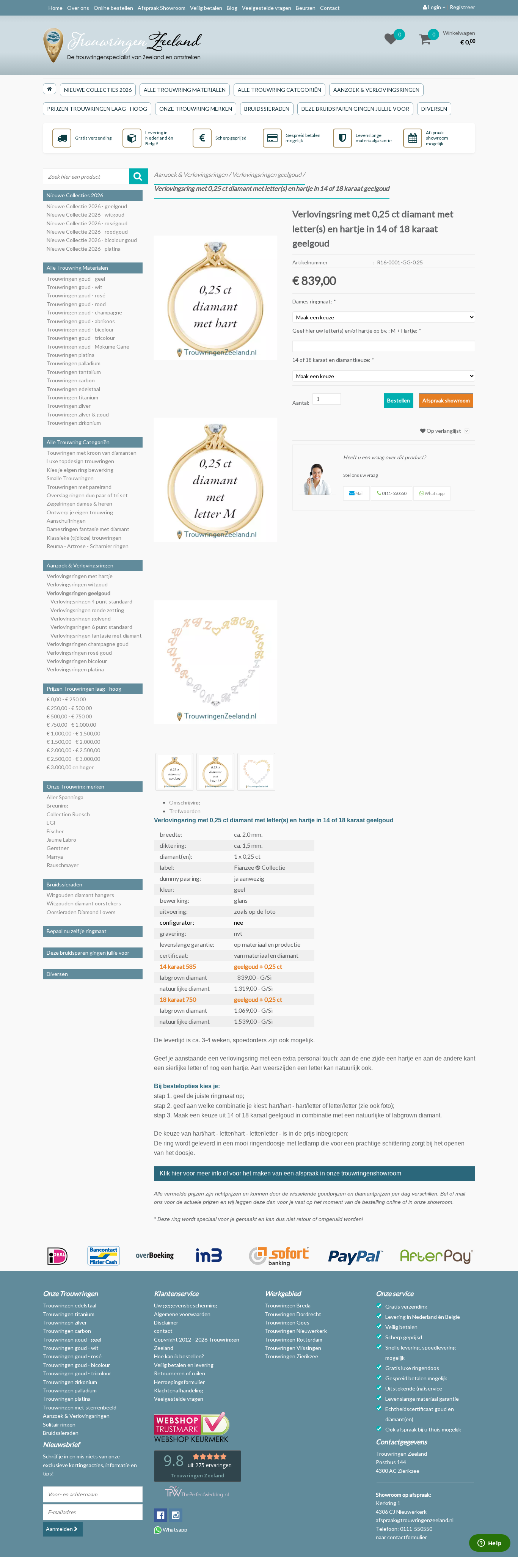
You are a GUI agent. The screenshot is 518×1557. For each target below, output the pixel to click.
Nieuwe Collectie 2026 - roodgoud (87, 231)
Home (56, 8)
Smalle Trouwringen (70, 478)
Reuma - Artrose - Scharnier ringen (88, 546)
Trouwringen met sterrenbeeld (79, 1407)
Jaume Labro (61, 839)
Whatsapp (174, 1529)
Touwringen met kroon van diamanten (92, 452)
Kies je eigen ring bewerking (80, 470)
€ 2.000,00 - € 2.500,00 (73, 750)
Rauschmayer (62, 865)
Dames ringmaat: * (314, 301)
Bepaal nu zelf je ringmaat (77, 931)
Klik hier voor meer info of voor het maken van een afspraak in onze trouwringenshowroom (281, 1173)
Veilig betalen (206, 8)
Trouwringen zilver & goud (78, 414)
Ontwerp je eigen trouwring (80, 512)
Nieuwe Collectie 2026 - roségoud (87, 223)
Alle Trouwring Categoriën (279, 89)
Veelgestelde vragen (266, 8)
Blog (232, 8)
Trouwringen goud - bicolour (80, 329)
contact (163, 1331)
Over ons (78, 8)
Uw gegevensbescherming (185, 1305)
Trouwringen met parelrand (79, 487)
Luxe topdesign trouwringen (80, 461)
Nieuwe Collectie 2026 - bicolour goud (92, 240)
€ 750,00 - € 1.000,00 (71, 724)
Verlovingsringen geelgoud (78, 593)
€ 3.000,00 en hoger (70, 767)
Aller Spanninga (65, 797)
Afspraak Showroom (161, 8)
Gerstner (58, 848)
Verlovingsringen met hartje (80, 576)
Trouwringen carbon (71, 380)
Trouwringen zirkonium (74, 422)
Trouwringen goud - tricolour (81, 338)
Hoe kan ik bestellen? (179, 1356)
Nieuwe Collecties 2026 (98, 89)
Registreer (462, 7)
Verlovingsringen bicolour (77, 661)
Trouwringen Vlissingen (293, 1348)
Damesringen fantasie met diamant (88, 529)
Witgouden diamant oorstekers (84, 903)
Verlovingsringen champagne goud (88, 644)
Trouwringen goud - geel (76, 278)
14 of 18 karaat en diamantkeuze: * (333, 360)
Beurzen (306, 8)
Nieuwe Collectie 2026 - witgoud (85, 214)
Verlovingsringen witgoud (77, 584)
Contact (330, 8)
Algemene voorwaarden (182, 1314)
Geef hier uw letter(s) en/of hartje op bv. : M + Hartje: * (356, 330)
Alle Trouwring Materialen (185, 89)
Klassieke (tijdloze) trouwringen (84, 537)
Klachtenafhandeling (178, 1390)
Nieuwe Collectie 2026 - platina (84, 248)
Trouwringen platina (70, 355)
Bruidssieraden (266, 108)
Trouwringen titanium (72, 397)
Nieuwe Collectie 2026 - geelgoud (87, 206)
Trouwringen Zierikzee (291, 1356)
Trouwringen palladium (73, 363)
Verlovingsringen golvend (80, 618)
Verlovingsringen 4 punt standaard (91, 601)
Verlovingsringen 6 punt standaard (91, 627)
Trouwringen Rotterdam (293, 1339)
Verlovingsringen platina (75, 669)
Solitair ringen (59, 1424)
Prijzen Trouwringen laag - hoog (97, 108)
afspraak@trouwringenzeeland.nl (415, 1520)
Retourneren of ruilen (179, 1373)
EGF (52, 822)
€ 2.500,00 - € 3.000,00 (73, 759)
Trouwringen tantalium (74, 372)
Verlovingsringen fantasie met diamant (96, 635)
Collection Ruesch (68, 814)
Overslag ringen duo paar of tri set (87, 495)
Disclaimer (166, 1322)
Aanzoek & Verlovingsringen (376, 89)
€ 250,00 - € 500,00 (69, 708)
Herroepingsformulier (179, 1382)
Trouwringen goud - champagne (84, 312)
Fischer (55, 831)
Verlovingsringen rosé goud (79, 652)
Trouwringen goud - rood (76, 304)
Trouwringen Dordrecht (293, 1314)
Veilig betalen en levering (183, 1365)
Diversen (434, 108)
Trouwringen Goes (287, 1322)
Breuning (57, 805)
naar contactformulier (401, 1537)
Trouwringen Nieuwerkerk (296, 1331)
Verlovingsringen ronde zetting (87, 610)
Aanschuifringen (66, 520)
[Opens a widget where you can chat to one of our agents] (489, 1543)
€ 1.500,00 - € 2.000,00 (73, 741)
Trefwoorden (185, 811)
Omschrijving (184, 802)
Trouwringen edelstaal (73, 389)
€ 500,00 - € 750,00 (69, 716)
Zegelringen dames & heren (79, 503)
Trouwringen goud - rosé (76, 295)
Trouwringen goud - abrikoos (81, 321)
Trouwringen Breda (288, 1305)
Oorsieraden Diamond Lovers (81, 912)
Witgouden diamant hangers (80, 895)
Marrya (55, 856)
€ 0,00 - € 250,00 (66, 699)
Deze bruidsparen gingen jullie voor (355, 108)
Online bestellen (113, 8)
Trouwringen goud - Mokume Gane (88, 346)
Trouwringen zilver (69, 405)
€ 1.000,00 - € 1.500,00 (73, 733)
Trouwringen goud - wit (74, 287)
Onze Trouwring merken (195, 108)
